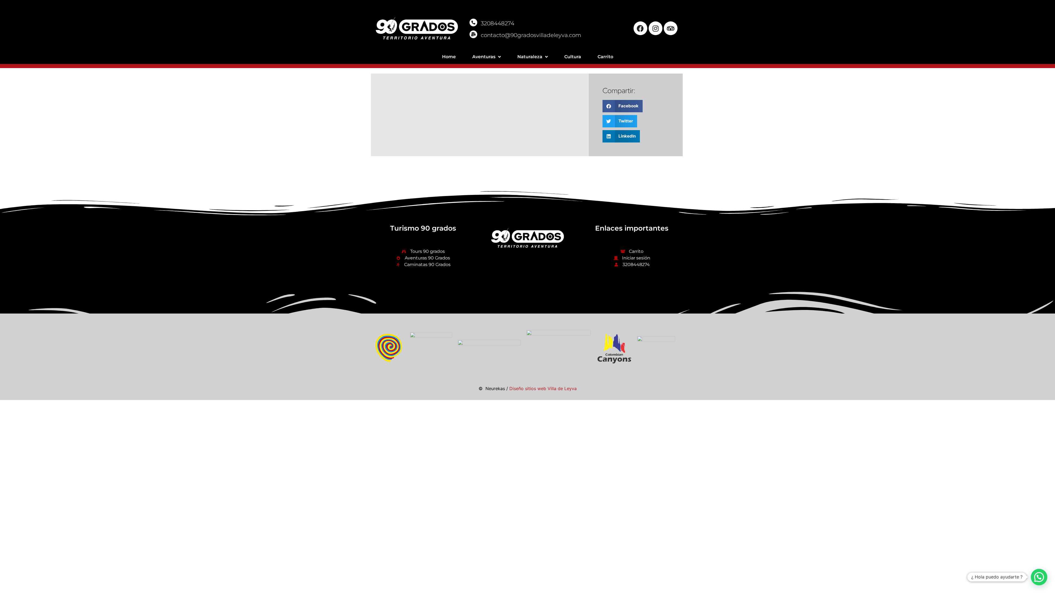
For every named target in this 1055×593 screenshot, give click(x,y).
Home (449, 56)
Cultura (572, 56)
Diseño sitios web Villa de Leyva (543, 388)
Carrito (605, 56)
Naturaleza (529, 56)
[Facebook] (640, 28)
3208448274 (497, 23)
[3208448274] (473, 22)
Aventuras (483, 56)
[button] (623, 106)
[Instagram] (655, 28)
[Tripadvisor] (671, 28)
